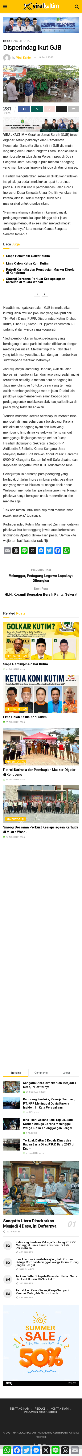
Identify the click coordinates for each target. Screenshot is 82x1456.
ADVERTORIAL (22, 40)
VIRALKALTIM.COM (24, 1432)
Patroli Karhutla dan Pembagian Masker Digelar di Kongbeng (41, 271)
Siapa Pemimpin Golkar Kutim (28, 256)
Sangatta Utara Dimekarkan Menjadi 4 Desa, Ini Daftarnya (29, 1223)
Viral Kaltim (24, 57)
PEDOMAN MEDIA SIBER (40, 1412)
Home (6, 40)
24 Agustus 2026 (15, 779)
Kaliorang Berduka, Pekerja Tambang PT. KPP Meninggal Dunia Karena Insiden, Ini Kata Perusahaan (49, 1103)
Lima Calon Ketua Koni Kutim (27, 263)
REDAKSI (40, 1408)
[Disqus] (41, 902)
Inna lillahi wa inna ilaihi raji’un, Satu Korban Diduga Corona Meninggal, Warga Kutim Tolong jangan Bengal (48, 1124)
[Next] (45, 294)
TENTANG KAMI (20, 1408)
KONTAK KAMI (59, 1408)
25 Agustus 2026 (15, 669)
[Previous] (37, 294)
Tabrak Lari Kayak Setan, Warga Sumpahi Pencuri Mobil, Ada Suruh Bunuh (42, 1292)
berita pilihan (17, 656)
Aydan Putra (60, 1432)
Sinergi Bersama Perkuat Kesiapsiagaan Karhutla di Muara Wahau (35, 280)
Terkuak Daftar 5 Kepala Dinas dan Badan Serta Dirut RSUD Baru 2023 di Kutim (48, 1144)
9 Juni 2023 (46, 57)
